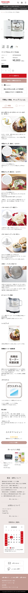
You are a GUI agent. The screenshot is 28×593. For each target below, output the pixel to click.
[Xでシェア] (2, 85)
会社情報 (4, 585)
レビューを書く (14, 442)
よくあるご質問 (14, 577)
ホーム (3, 12)
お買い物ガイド (5, 577)
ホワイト (5, 66)
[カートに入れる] (13, 71)
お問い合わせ (23, 577)
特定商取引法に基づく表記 (8, 580)
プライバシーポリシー (7, 582)
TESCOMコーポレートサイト (9, 587)
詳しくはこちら (13, 499)
